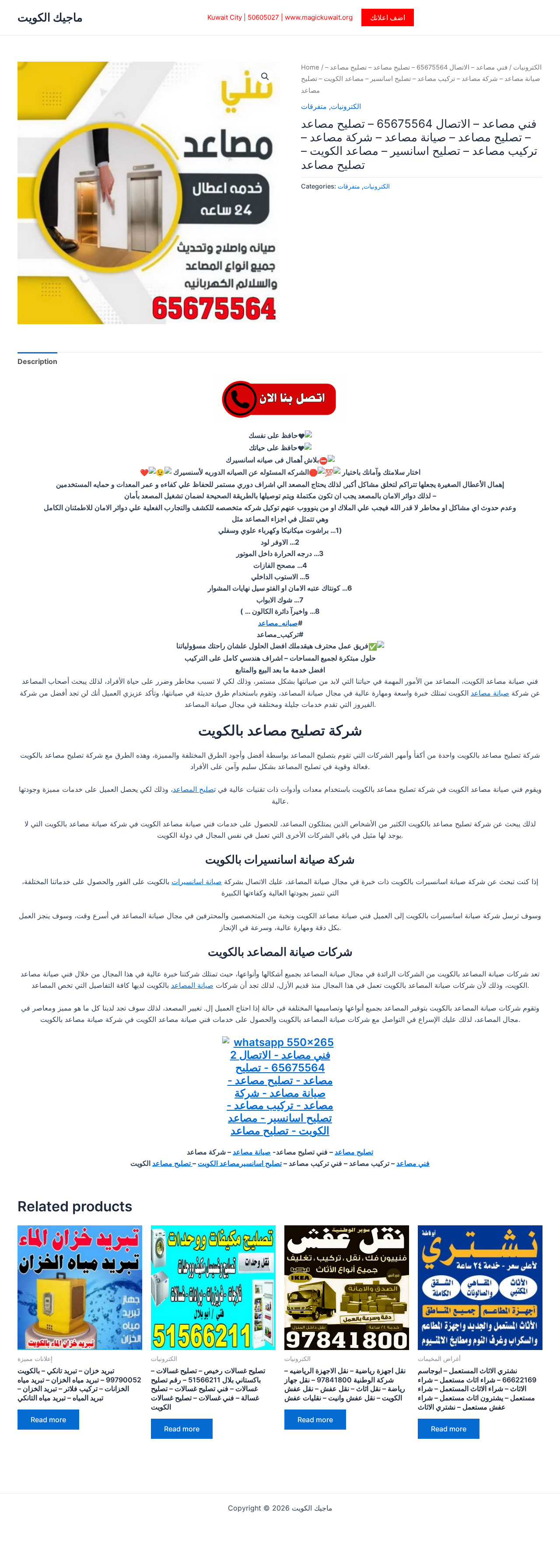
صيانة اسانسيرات (197, 881)
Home (310, 67)
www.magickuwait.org (319, 17)
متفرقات (314, 106)
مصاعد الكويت (219, 1163)
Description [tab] (37, 361)
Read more (48, 1419)
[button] (387, 17)
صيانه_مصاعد (278, 623)
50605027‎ (263, 17)
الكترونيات (527, 67)
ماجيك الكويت (50, 17)
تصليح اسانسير (261, 1163)
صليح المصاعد (193, 789)
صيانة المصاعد (192, 985)
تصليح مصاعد (354, 1151)
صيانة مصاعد (490, 693)
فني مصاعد (413, 1163)
